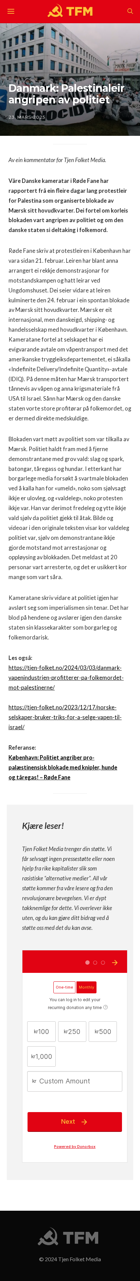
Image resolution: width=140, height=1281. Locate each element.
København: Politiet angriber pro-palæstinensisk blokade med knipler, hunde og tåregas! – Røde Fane (62, 767)
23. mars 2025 (26, 117)
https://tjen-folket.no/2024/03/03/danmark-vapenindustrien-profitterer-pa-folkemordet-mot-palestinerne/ (66, 677)
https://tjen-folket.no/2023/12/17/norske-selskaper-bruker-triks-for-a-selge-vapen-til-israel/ (65, 717)
